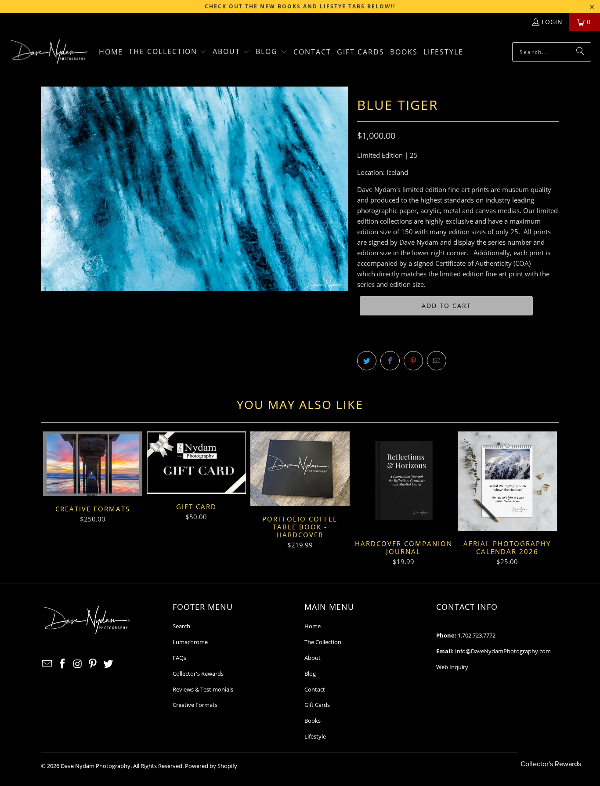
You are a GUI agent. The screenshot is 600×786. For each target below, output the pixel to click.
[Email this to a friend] (436, 360)
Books (312, 720)
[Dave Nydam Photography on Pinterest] (93, 664)
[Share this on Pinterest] (413, 360)
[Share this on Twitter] (366, 360)
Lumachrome (190, 642)
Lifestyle (315, 736)
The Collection (322, 642)
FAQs (179, 658)
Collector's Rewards (198, 673)
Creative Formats (195, 705)
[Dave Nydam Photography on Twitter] (108, 664)
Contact (314, 689)
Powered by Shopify (211, 766)
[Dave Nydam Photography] (49, 52)
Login (552, 22)
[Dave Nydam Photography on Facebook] (62, 664)
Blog (310, 673)
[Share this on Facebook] (390, 360)
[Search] (580, 52)
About (312, 658)
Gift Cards (317, 705)
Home (312, 626)
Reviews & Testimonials (203, 689)
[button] (168, 52)
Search (181, 626)
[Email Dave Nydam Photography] (47, 664)
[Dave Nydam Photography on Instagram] (77, 664)
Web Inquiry (452, 667)
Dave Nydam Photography (95, 766)
